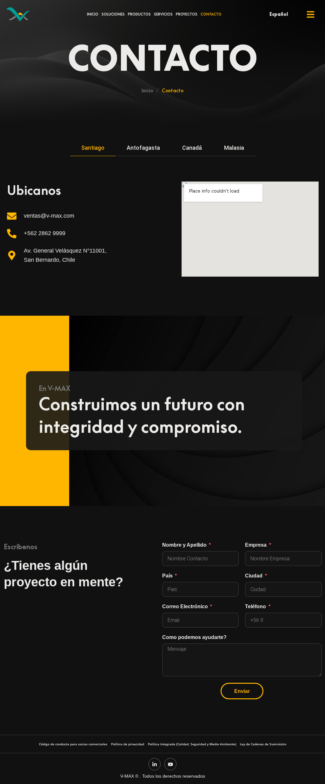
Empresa (256, 545)
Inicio (92, 14)
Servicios (163, 14)
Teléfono (256, 606)
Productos (139, 14)
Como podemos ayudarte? (194, 637)
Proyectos (186, 14)
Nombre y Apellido (185, 545)
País (168, 575)
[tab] (93, 148)
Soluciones (113, 14)
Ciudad (254, 575)
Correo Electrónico (185, 606)
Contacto (211, 14)
